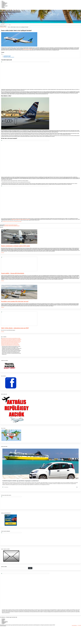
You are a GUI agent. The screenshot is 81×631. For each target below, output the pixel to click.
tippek (18, 221)
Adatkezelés (4, 622)
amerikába (4, 221)
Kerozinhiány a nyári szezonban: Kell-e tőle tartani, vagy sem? (14, 301)
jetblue (10, 221)
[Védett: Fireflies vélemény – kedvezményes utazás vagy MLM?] (19, 325)
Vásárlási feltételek (4, 621)
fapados (8, 221)
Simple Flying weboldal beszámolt (27, 49)
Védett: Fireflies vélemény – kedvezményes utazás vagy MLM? (15, 328)
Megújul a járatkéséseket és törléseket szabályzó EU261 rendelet (15, 246)
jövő (11, 221)
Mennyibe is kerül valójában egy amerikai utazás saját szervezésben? (21, 219)
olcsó (13, 221)
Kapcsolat (3, 7)
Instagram (3, 619)
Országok (3, 2)
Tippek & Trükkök (4, 18)
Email (2, 620)
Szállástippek (4, 3)
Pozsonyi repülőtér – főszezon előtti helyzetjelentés (12, 273)
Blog (2, 1)
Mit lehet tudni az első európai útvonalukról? (9, 57)
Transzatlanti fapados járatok (7, 55)
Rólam (3, 6)
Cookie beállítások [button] (74, 625)
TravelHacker (10, 11)
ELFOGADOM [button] (79, 625)
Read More (2, 252)
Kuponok (3, 4)
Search (30, 568)
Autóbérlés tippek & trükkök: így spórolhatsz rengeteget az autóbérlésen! (20, 480)
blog (6, 221)
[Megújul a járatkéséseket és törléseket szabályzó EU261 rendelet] (19, 243)
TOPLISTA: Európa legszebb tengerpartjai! (11, 224)
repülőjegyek (16, 221)
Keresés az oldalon (4, 566)
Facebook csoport (4, 5)
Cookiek (3, 623)
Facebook (3, 618)
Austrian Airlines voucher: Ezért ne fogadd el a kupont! (12, 225)
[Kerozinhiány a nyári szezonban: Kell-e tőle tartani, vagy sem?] (19, 298)
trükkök (20, 221)
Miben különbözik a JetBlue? (7, 56)
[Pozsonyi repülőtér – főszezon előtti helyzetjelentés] (19, 270)
